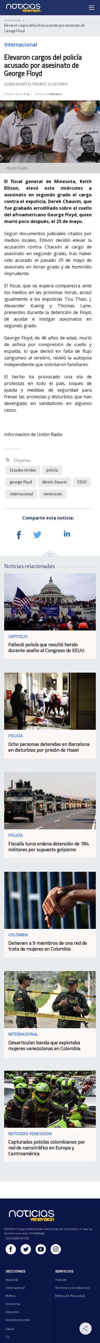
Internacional (12, 20)
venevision (52, 494)
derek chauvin (54, 482)
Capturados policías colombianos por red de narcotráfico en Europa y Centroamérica (46, 1147)
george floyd (21, 482)
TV (7, 1337)
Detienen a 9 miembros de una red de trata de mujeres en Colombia (47, 945)
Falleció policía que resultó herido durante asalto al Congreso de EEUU (46, 647)
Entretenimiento (18, 1320)
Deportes (12, 1312)
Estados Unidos (23, 470)
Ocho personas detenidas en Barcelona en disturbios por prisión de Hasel (48, 747)
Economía (13, 1304)
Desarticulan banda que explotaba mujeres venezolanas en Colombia (44, 1045)
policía (52, 470)
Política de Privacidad (70, 1296)
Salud (10, 1329)
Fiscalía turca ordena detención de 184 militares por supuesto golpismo (48, 846)
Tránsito (61, 1280)
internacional (21, 494)
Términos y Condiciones (72, 1288)
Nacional (12, 1280)
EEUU (82, 482)
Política (11, 1296)
